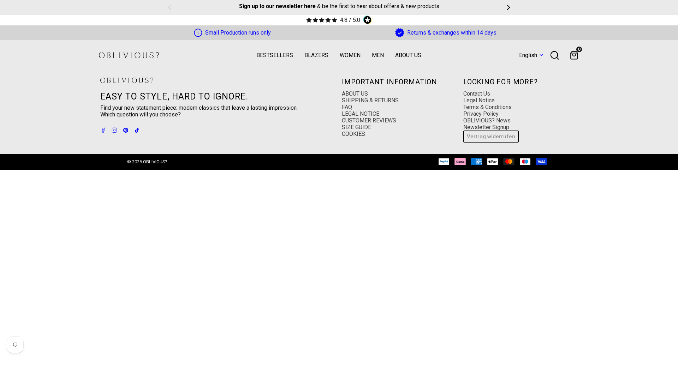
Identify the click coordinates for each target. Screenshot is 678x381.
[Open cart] (574, 55)
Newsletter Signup (486, 127)
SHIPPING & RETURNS (370, 100)
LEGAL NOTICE (360, 113)
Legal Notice (479, 100)
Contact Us (476, 93)
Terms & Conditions (487, 107)
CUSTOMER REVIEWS (369, 120)
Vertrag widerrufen (491, 136)
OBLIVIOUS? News (487, 120)
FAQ (347, 107)
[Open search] (555, 55)
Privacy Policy (481, 113)
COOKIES (353, 134)
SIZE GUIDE (356, 127)
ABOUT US (355, 93)
